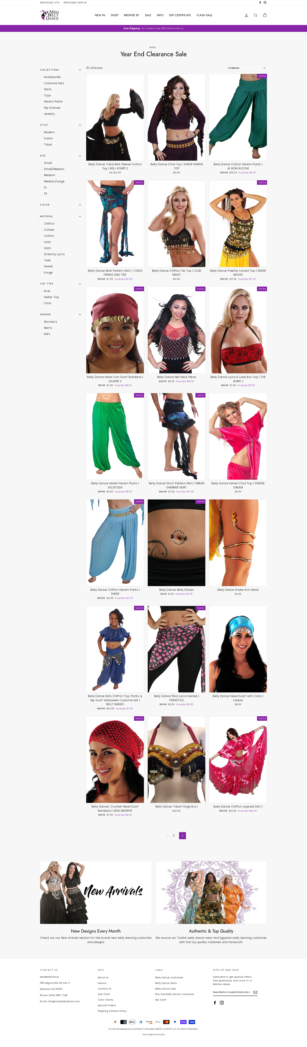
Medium (49, 175)
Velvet (48, 266)
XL (45, 187)
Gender (45, 314)
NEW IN (100, 15)
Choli (47, 303)
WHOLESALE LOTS (50, 2)
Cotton (49, 236)
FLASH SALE (204, 15)
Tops (47, 95)
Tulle (47, 260)
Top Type (46, 283)
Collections (49, 69)
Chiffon (49, 224)
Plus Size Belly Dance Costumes (174, 994)
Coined (49, 230)
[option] (153, 28)
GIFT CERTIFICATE (180, 15)
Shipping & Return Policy (112, 1011)
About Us (103, 977)
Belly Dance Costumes (169, 977)
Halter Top (51, 297)
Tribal (48, 144)
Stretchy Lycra (54, 254)
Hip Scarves (52, 108)
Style (44, 124)
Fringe (48, 273)
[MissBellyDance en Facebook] (215, 1003)
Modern (49, 132)
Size (43, 155)
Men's (48, 328)
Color (45, 204)
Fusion (48, 138)
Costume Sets (54, 83)
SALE (148, 15)
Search (102, 983)
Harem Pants (53, 101)
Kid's (47, 334)
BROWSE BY (131, 15)
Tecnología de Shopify (153, 1034)
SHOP (114, 15)
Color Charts (105, 999)
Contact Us (104, 988)
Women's (50, 322)
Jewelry (49, 114)
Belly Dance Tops (165, 988)
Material (46, 216)
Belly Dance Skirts (166, 983)
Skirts (48, 89)
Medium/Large (54, 181)
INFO (160, 15)
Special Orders (107, 1005)
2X (45, 193)
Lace (47, 242)
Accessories (52, 77)
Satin (47, 248)
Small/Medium (54, 169)
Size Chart (104, 994)
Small (48, 163)
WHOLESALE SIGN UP (75, 2)
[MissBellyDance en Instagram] (222, 1003)
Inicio (153, 47)
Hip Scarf (160, 999)
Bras (47, 291)
